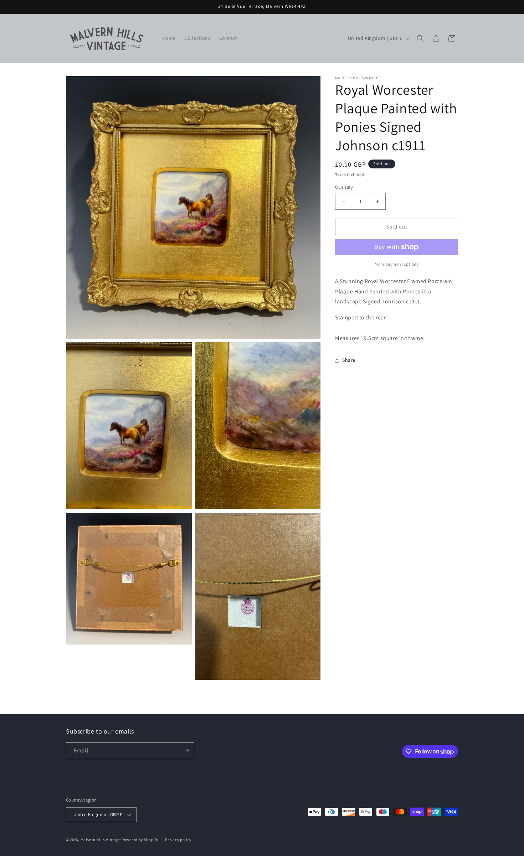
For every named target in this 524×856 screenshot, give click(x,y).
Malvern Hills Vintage (101, 839)
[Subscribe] (186, 750)
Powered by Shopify (140, 839)
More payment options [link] (396, 264)
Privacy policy (178, 839)
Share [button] (348, 360)
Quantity (344, 187)
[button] (420, 38)
